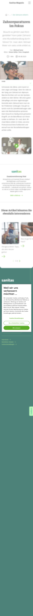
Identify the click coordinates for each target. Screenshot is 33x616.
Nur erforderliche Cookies (16, 323)
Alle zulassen (16, 328)
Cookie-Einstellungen (16, 318)
